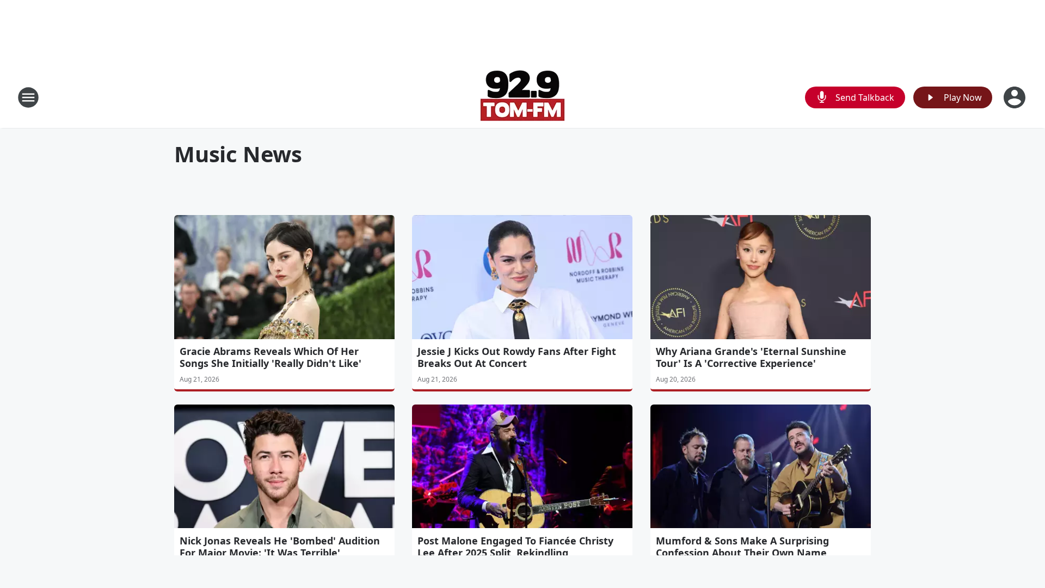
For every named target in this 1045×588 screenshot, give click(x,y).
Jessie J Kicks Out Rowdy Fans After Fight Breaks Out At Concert (516, 357)
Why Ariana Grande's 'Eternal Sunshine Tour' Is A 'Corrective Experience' (751, 357)
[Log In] (1016, 97)
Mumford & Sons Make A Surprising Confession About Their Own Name (742, 547)
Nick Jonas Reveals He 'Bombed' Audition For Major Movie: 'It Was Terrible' (280, 547)
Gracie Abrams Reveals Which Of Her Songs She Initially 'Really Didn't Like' (270, 357)
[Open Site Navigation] (28, 97)
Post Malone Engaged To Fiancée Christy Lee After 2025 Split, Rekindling (515, 547)
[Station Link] (522, 97)
